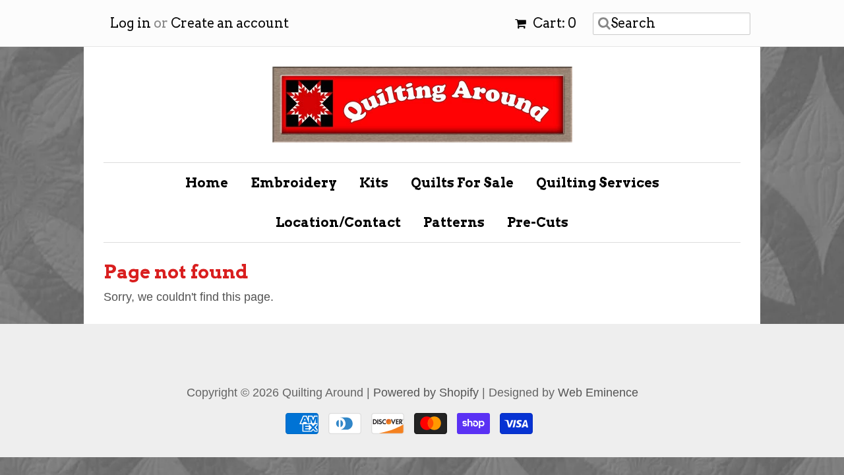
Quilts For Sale (462, 183)
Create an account (230, 23)
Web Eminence (598, 392)
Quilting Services (597, 183)
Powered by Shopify (426, 392)
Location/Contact (338, 222)
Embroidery (294, 183)
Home (206, 183)
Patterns (454, 222)
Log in (130, 23)
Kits (373, 183)
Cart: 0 (553, 23)
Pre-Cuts (537, 222)
